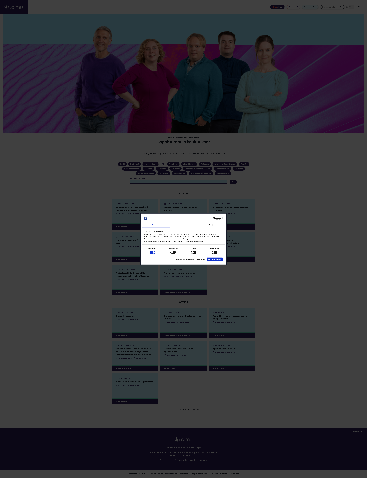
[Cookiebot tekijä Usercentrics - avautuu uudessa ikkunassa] (214, 218)
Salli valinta (201, 259)
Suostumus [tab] (156, 225)
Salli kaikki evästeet (214, 259)
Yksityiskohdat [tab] (183, 225)
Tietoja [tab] (211, 225)
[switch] (173, 252)
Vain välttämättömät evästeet (184, 259)
